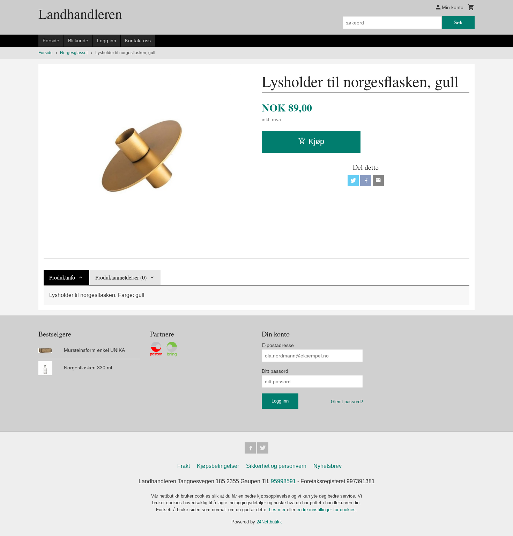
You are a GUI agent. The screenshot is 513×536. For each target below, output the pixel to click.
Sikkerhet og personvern (276, 466)
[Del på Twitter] (353, 180)
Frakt (183, 466)
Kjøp (316, 141)
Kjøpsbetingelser (218, 466)
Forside (51, 40)
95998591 (283, 481)
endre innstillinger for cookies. (327, 509)
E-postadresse (278, 345)
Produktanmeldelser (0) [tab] (121, 277)
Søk (458, 22)
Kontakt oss (138, 40)
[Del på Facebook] (365, 180)
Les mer (278, 509)
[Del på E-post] (378, 180)
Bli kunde (78, 40)
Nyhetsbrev (327, 466)
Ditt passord (275, 371)
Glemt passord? (347, 401)
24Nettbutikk (269, 521)
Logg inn (106, 40)
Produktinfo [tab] (62, 277)
